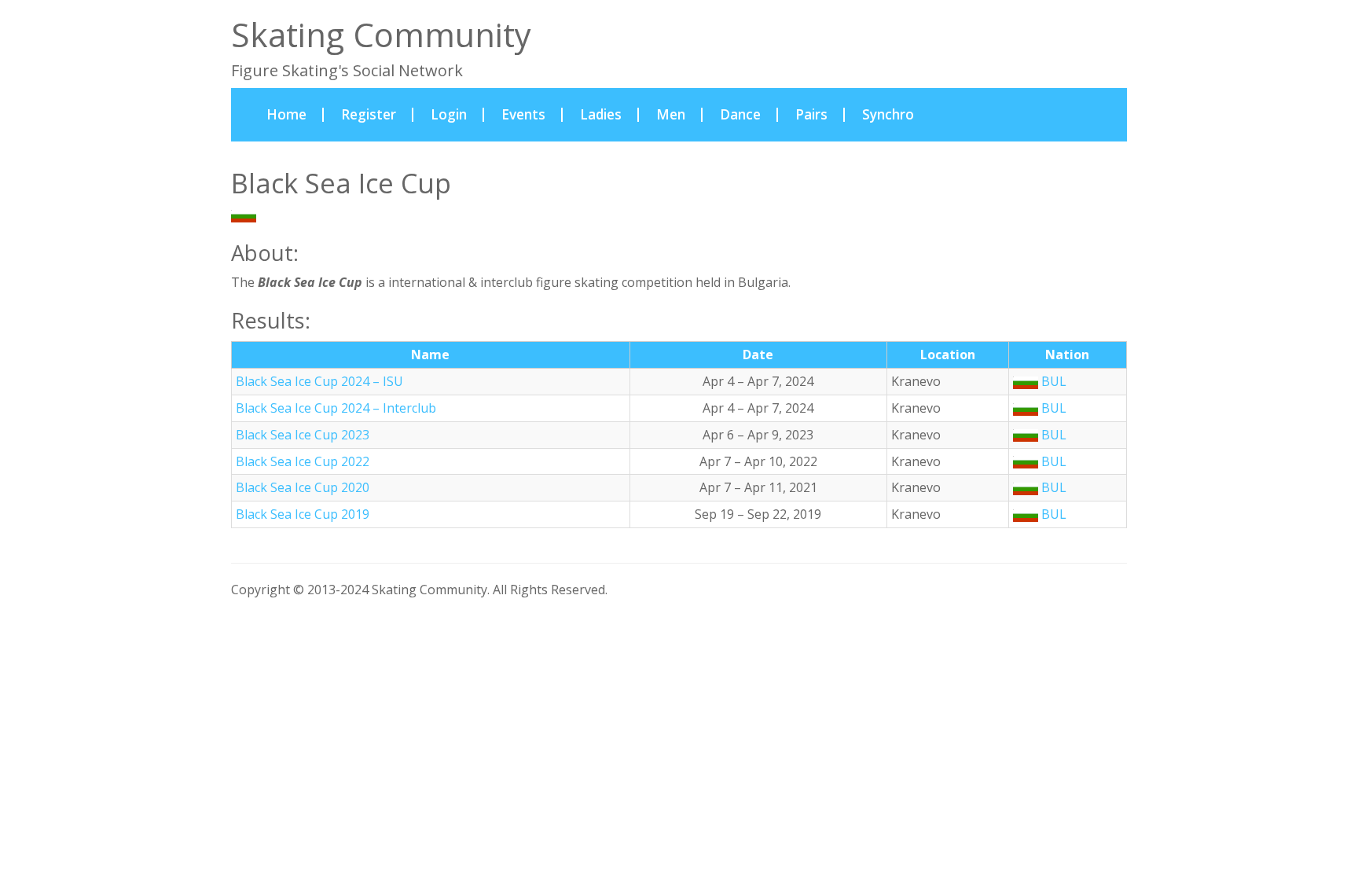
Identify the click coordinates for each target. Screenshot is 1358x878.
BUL (270, 215)
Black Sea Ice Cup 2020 (302, 487)
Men (670, 114)
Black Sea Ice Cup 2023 (302, 434)
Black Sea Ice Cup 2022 (302, 461)
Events (523, 114)
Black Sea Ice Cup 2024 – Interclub (336, 408)
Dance (740, 114)
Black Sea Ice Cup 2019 (302, 514)
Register (368, 114)
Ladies (601, 114)
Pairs (811, 114)
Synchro (888, 114)
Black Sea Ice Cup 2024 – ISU (319, 381)
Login (449, 114)
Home (295, 114)
